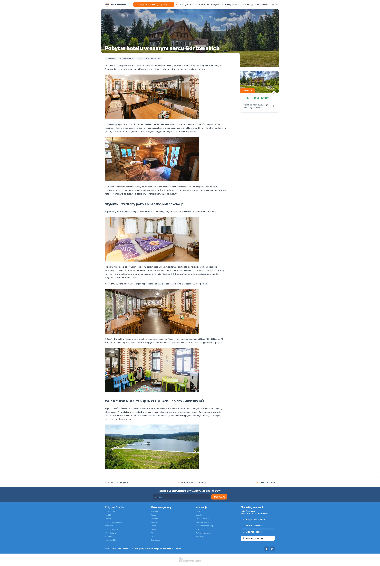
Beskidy (108, 515)
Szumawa (109, 526)
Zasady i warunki (202, 519)
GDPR (198, 529)
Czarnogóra (155, 540)
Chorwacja (155, 522)
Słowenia (154, 519)
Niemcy (153, 536)
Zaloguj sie (219, 497)
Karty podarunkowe (203, 533)
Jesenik (108, 519)
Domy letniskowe (261, 4)
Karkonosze (111, 58)
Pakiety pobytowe (232, 4)
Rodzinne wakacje (127, 58)
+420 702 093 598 (254, 526)
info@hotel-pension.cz (255, 520)
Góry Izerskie (110, 540)
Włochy (153, 533)
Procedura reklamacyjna (205, 526)
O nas (198, 511)
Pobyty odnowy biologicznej (149, 58)
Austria (153, 526)
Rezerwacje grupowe (254, 538)
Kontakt (199, 515)
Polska (153, 529)
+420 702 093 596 (254, 532)
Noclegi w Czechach (188, 4)
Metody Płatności (202, 522)
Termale (245, 4)
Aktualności (200, 536)
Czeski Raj (109, 536)
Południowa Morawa (113, 522)
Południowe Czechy (113, 529)
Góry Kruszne (110, 533)
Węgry (153, 515)
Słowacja (154, 511)
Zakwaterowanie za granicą (210, 4)
